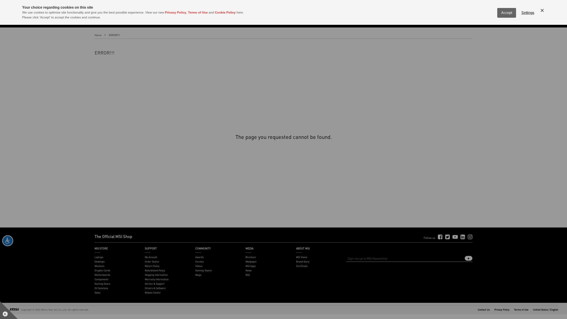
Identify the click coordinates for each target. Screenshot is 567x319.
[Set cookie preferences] (9, 310)
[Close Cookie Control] (542, 10)
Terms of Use (198, 12)
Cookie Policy (225, 12)
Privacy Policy (175, 12)
